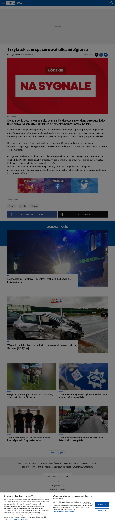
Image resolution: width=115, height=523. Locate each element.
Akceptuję (102, 504)
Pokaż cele (102, 511)
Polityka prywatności (20, 519)
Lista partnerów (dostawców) (63, 511)
